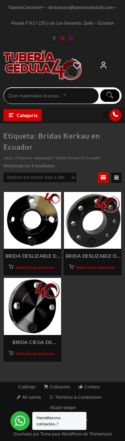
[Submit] (109, 95)
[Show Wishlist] (79, 65)
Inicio (7, 158)
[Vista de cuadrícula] (103, 178)
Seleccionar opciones (35, 267)
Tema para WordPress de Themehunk (76, 434)
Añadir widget (63, 407)
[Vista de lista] (116, 178)
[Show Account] (103, 65)
